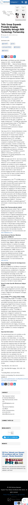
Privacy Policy (6, 494)
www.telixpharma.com (6, 232)
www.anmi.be (4, 260)
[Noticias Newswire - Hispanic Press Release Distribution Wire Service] (5, 2)
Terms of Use (14, 494)
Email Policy (22, 494)
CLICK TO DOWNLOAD (12, 437)
